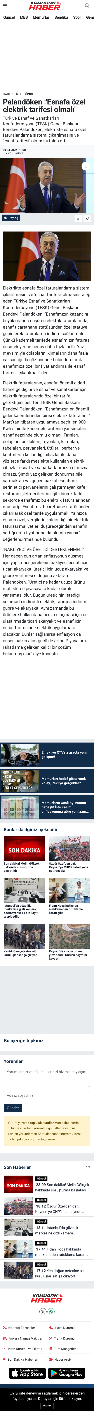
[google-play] (66, 1374)
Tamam (47, 1405)
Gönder (13, 1108)
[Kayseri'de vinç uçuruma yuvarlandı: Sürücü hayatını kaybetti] (70, 936)
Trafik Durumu (64, 1338)
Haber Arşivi (63, 1359)
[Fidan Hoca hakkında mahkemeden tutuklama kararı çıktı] (70, 890)
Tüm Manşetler (65, 1349)
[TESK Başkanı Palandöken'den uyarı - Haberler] (47, 255)
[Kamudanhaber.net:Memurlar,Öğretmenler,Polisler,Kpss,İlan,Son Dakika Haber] (45, 5)
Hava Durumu (65, 1328)
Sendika (61, 17)
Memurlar (41, 17)
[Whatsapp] (51, 1311)
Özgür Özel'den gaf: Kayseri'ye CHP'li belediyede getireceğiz (68, 867)
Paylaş (13, 218)
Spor (77, 17)
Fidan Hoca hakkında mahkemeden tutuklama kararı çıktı (66, 909)
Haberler (10, 94)
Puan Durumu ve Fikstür (25, 1349)
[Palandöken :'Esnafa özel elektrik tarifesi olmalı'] (47, 185)
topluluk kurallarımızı (46, 1123)
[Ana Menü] (5, 5)
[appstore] (28, 1374)
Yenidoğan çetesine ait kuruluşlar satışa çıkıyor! (21, 953)
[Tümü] (88, 1167)
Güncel (9, 17)
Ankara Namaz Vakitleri (26, 1338)
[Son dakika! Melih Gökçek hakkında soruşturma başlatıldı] (24, 848)
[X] (43, 1311)
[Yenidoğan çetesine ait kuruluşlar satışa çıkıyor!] (24, 936)
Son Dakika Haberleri (22, 1359)
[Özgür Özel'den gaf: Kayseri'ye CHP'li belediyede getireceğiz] (70, 848)
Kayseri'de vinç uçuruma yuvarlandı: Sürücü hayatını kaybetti (68, 954)
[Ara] (87, 6)
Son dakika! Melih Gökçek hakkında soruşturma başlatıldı (21, 867)
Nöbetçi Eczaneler (21, 1328)
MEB (24, 17)
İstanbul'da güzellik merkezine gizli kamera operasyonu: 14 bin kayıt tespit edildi (21, 911)
